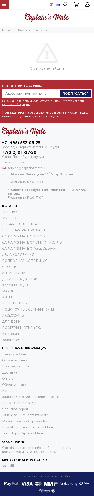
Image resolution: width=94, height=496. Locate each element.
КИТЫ (7, 297)
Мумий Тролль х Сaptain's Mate (26, 421)
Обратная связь (14, 360)
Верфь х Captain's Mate (20, 403)
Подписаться (76, 93)
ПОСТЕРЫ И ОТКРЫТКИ (22, 328)
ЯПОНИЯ (9, 267)
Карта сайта (62, 476)
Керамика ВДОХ (15, 285)
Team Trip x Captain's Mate (22, 433)
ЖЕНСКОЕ (10, 212)
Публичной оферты (16, 104)
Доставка (9, 372)
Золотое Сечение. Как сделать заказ (31, 397)
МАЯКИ (8, 291)
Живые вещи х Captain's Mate (25, 415)
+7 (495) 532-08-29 (21, 142)
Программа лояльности (20, 366)
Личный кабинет (15, 354)
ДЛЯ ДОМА (11, 322)
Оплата (8, 379)
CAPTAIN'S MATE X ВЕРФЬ (23, 236)
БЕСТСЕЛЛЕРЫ (15, 303)
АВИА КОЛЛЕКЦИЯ (18, 255)
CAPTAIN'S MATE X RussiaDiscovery (30, 249)
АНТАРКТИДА (13, 273)
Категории (10, 334)
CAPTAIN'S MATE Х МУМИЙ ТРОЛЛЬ (32, 242)
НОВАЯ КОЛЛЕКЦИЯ (19, 224)
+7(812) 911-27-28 (19, 152)
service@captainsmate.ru (27, 168)
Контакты (9, 391)
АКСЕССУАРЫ (13, 315)
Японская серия (15, 409)
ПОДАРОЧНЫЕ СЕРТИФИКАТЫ (28, 309)
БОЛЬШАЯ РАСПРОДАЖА (24, 230)
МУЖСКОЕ (10, 218)
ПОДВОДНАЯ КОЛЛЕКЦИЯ (25, 261)
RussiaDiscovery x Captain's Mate (27, 427)
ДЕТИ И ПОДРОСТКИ (20, 279)
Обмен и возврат (15, 385)
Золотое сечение (16, 340)
